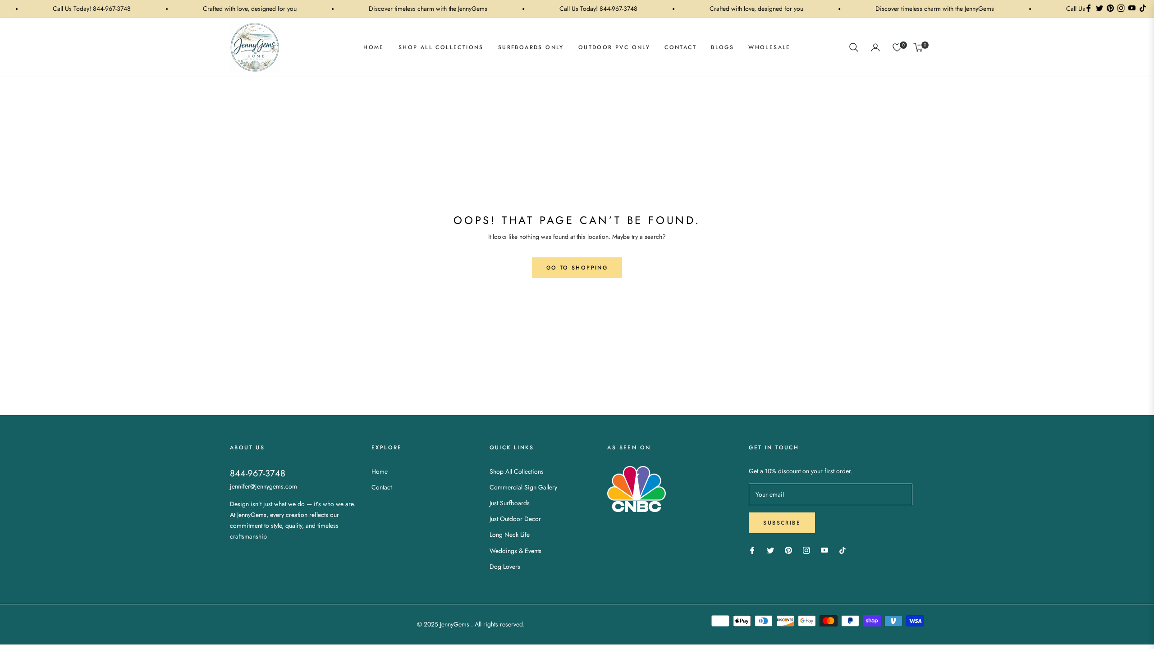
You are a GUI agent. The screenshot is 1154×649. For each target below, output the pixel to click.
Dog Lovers (505, 566)
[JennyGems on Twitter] (770, 549)
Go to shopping (577, 268)
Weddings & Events (515, 550)
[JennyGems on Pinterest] (788, 549)
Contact (381, 487)
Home (379, 471)
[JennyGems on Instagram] (806, 549)
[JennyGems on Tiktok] (845, 549)
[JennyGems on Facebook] (752, 549)
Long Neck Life (510, 534)
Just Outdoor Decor (515, 518)
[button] (854, 47)
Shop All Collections (517, 471)
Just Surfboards (510, 502)
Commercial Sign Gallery (523, 487)
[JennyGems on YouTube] (824, 549)
